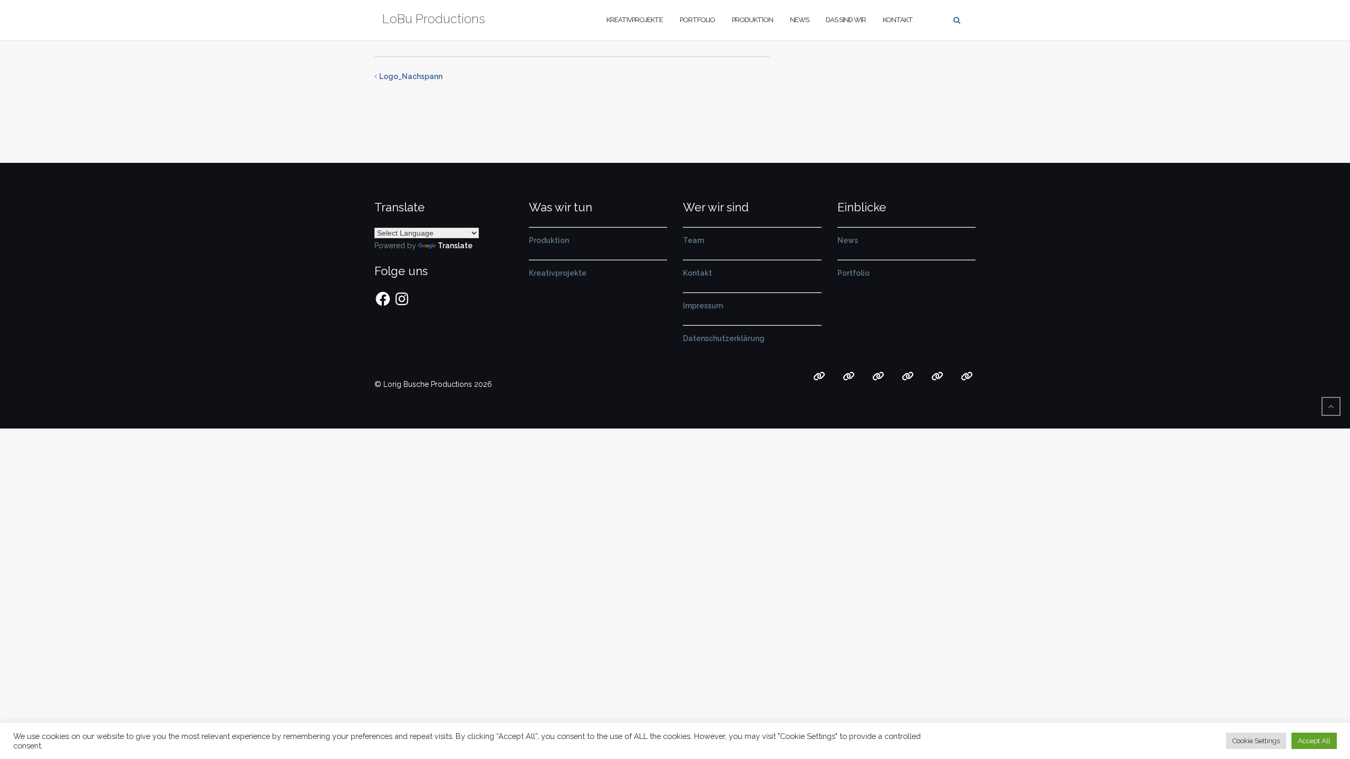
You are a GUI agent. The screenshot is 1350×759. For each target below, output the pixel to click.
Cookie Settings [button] (1256, 741)
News (799, 20)
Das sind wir (846, 20)
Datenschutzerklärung (724, 338)
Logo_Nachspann (410, 76)
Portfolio (697, 20)
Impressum (703, 305)
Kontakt (898, 20)
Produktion (752, 20)
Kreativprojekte (634, 20)
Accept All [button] (1314, 741)
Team (693, 240)
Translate (455, 245)
